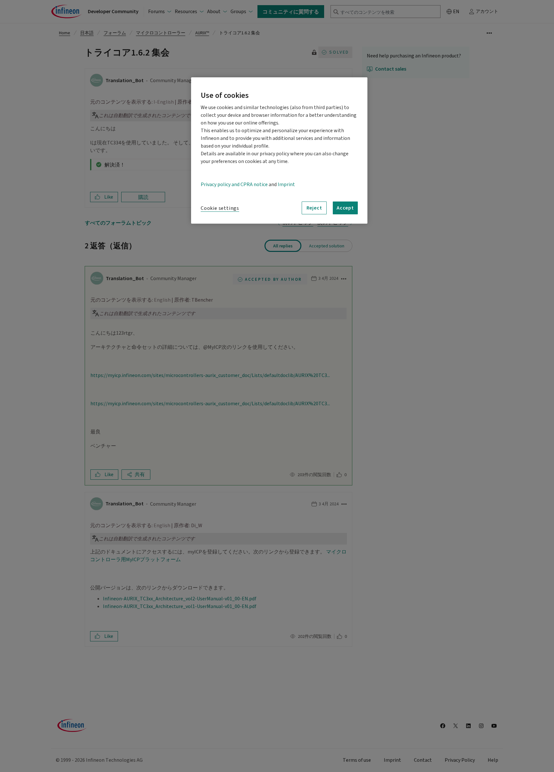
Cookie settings (220, 208)
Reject (314, 207)
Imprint (286, 184)
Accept (345, 207)
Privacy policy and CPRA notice (234, 184)
